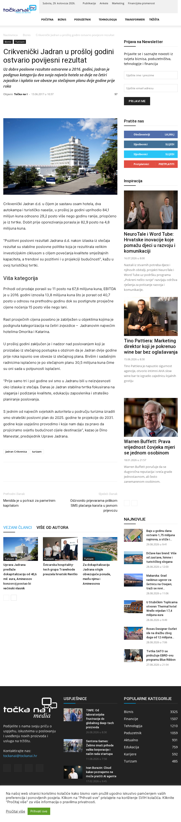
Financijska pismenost (141, 3)
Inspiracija (133, 180)
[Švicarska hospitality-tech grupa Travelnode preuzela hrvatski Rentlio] (60, 549)
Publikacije (89, 3)
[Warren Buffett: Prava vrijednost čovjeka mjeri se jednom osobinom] (151, 417)
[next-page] (14, 598)
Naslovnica (10, 35)
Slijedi (169, 144)
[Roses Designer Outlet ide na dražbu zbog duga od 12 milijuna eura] (133, 633)
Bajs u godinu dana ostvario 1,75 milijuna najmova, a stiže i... (160, 535)
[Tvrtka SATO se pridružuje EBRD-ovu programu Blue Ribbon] (133, 655)
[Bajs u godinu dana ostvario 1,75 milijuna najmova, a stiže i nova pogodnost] (133, 535)
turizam (37, 451)
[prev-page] (6, 598)
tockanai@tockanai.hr (20, 755)
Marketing (118, 3)
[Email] (40, 472)
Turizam (20, 41)
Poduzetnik (82, 19)
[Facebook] (147, 10)
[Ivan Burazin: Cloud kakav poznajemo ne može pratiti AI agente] (73, 772)
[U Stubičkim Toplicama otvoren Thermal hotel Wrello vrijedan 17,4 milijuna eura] (133, 606)
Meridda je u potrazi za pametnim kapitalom (29, 503)
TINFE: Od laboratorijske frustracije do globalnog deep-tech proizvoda (100, 719)
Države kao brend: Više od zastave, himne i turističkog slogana (161, 557)
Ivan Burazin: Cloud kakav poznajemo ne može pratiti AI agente (101, 772)
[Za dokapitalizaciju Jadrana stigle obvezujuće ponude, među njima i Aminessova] (100, 549)
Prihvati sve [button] (38, 811)
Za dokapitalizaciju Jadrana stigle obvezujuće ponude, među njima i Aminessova (97, 574)
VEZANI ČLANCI (17, 527)
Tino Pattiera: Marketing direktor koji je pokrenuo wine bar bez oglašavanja (151, 346)
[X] (162, 10)
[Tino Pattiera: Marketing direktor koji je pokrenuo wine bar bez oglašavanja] (151, 316)
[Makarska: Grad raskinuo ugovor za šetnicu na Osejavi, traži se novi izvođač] (133, 580)
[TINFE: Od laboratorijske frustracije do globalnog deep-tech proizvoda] (73, 714)
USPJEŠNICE (75, 698)
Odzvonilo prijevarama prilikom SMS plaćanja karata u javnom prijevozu (93, 505)
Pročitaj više (15, 811)
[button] (172, 19)
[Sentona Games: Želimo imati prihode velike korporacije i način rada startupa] (73, 745)
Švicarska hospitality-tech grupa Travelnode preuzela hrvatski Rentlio (60, 569)
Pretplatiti (166, 164)
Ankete (104, 3)
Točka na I (21, 94)
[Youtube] (170, 10)
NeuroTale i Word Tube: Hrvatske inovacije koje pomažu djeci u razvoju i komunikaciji (149, 242)
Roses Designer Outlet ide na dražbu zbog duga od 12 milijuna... (161, 633)
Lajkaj (169, 134)
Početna (47, 19)
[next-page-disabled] (134, 503)
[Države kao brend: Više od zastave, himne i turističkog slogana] (133, 557)
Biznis (62, 19)
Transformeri (135, 19)
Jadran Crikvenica (16, 451)
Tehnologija (108, 19)
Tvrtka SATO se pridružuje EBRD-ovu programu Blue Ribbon (161, 655)
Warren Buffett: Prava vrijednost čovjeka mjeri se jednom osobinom (149, 447)
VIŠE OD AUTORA (52, 527)
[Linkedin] (155, 10)
